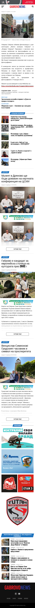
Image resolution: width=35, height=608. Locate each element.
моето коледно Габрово (10, 92)
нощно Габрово (24, 92)
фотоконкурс (6, 93)
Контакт (26, 598)
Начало (8, 598)
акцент (15, 90)
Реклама (20, 598)
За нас (14, 598)
